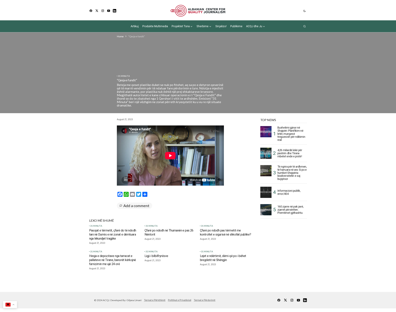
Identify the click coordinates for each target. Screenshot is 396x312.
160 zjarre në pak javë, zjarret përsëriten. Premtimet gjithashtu (290, 209)
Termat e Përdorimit (204, 299)
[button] (304, 10)
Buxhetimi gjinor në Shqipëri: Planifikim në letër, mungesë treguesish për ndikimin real (291, 133)
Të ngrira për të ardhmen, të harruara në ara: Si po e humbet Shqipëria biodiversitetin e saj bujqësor (292, 172)
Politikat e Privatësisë (179, 299)
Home (120, 36)
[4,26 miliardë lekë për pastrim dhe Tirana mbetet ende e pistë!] (266, 153)
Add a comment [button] (136, 205)
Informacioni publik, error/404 (288, 192)
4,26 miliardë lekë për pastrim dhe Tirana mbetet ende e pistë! (289, 153)
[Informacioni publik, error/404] (266, 192)
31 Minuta (124, 76)
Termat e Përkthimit (154, 299)
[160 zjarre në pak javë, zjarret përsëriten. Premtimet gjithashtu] (266, 209)
